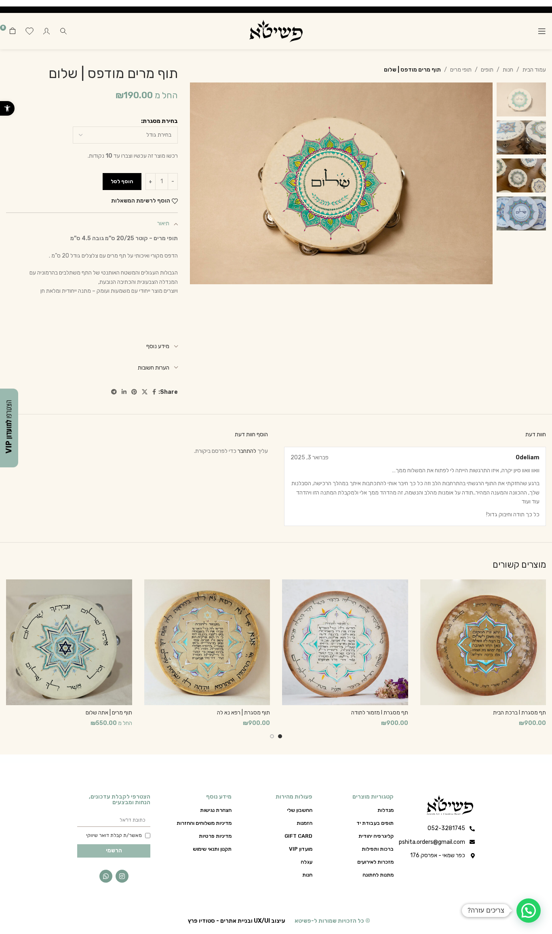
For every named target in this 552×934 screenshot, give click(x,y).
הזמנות (304, 823)
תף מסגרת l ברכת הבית (519, 712)
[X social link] (144, 392)
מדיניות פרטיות (215, 836)
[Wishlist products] (29, 31)
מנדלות (385, 810)
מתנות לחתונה (378, 875)
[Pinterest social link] (134, 392)
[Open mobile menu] (542, 31)
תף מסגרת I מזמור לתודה (379, 712)
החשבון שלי (299, 810)
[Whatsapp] (105, 876)
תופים (487, 69)
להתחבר (247, 451)
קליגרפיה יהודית (376, 836)
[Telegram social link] (114, 392)
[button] (7, 108)
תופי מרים (461, 69)
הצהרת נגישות (216, 810)
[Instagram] (122, 876)
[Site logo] (276, 30)
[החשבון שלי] (46, 31)
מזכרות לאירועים (375, 862)
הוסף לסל (122, 181)
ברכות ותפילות (378, 849)
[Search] (63, 31)
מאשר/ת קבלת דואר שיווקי (114, 835)
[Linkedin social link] (124, 392)
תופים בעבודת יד (375, 823)
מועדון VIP (300, 849)
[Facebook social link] (154, 392)
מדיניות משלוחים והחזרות (204, 823)
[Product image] (483, 642)
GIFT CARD (298, 836)
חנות (508, 69)
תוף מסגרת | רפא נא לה (243, 712)
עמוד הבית (534, 69)
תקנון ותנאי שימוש (212, 849)
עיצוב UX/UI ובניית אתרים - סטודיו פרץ (236, 920)
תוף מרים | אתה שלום (109, 712)
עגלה (306, 862)
